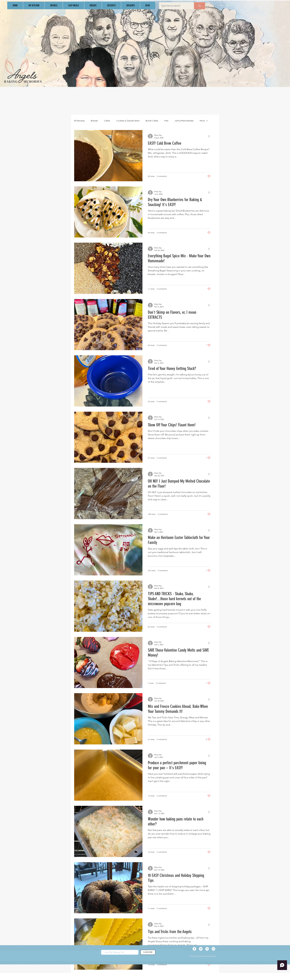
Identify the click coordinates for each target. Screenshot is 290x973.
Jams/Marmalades (184, 120)
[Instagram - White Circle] (213, 949)
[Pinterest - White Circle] (207, 949)
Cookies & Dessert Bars (128, 120)
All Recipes (79, 120)
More (202, 120)
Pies (166, 120)
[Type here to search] (199, 5)
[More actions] (210, 136)
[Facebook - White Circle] (194, 949)
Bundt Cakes (152, 120)
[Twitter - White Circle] (201, 949)
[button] (34, 5)
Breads (94, 120)
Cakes (107, 120)
